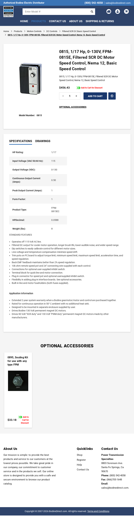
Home (24, 21)
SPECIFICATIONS (20, 141)
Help (79, 464)
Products (38, 21)
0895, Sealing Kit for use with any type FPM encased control (18, 363)
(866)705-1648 (114, 479)
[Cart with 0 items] (126, 11)
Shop (79, 454)
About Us (75, 21)
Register (81, 459)
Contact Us (57, 21)
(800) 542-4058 (93, 2)
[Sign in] (117, 11)
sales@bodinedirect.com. (115, 487)
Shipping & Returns (100, 21)
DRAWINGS (42, 141)
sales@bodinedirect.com (118, 3)
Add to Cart (17, 385)
